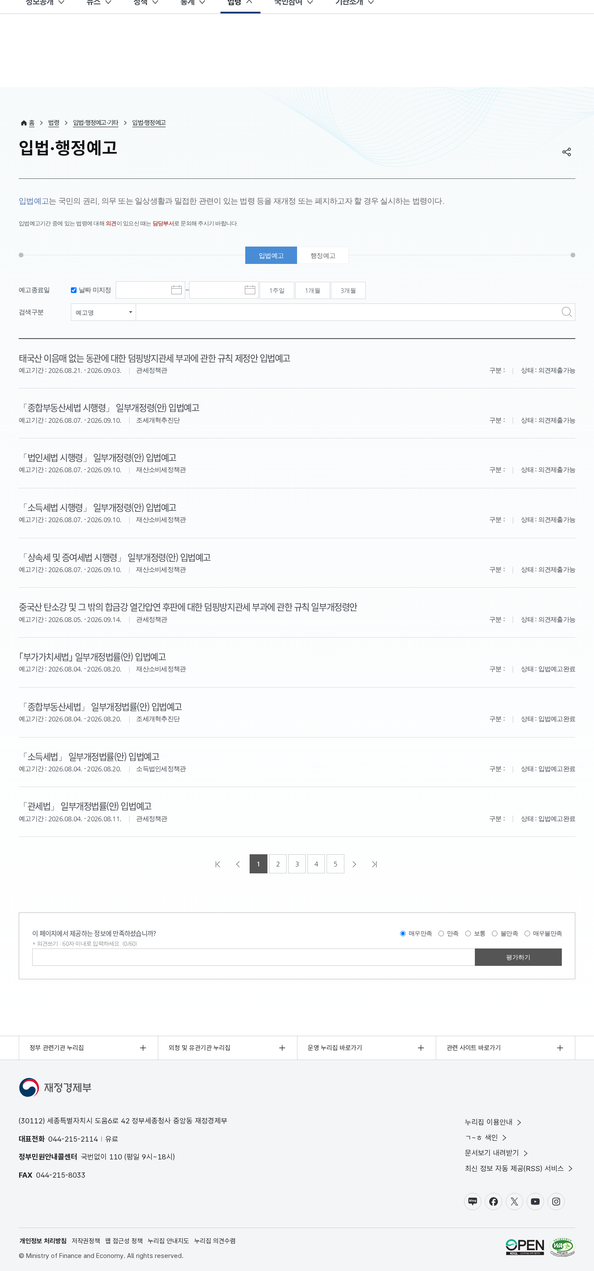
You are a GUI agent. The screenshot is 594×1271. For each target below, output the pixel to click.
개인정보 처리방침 (43, 1241)
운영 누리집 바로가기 (335, 1048)
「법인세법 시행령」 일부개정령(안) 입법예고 (97, 457)
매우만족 (420, 933)
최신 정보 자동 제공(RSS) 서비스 (514, 1168)
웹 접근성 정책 (124, 1241)
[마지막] (375, 864)
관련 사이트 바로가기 (474, 1048)
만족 (453, 933)
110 (115, 1156)
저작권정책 (86, 1241)
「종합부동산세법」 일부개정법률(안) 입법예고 (100, 706)
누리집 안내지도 (168, 1241)
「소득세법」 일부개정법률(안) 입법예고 (89, 756)
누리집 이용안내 (489, 1122)
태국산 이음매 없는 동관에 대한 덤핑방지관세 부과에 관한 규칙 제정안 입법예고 (154, 357)
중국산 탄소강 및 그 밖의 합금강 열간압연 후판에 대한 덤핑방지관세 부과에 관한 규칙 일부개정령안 (188, 606)
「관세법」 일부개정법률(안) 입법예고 (85, 805)
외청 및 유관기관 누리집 (199, 1048)
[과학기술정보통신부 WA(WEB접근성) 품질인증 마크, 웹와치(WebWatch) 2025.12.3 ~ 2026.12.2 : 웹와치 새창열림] (562, 1249)
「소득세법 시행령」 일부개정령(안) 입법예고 (97, 507)
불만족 (509, 933)
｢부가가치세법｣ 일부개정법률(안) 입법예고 (92, 656)
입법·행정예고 (149, 123)
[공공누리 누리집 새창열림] (524, 1248)
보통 (480, 933)
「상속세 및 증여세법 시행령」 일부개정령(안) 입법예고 (114, 556)
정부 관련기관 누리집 (57, 1048)
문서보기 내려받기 (492, 1153)
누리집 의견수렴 (215, 1241)
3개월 (348, 290)
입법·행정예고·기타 (96, 123)
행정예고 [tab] (322, 255)
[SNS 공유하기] (566, 152)
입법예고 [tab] (271, 255)
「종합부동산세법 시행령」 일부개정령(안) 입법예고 (109, 407)
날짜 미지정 (95, 289)
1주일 (277, 290)
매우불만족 (547, 933)
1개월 (312, 290)
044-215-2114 (73, 1139)
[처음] (219, 864)
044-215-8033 (61, 1175)
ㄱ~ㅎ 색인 (481, 1137)
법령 (53, 123)
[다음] (355, 864)
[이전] (239, 864)
